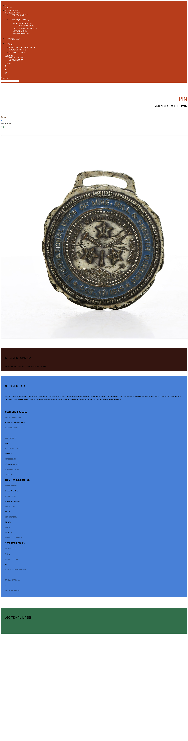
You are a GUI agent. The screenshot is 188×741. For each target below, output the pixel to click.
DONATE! (8, 8)
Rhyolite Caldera (20, 31)
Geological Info (6, 123)
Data (2, 120)
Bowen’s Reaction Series (23, 23)
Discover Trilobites (17, 52)
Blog (11, 45)
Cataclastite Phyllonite (23, 26)
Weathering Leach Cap (22, 33)
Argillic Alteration (21, 21)
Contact (8, 64)
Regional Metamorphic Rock (25, 28)
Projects (8, 43)
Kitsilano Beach (19, 16)
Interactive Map (12, 10)
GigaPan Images (15, 40)
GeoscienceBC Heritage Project (22, 47)
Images (3, 127)
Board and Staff (16, 60)
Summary (4, 117)
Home (7, 5)
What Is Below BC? (16, 57)
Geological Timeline (17, 50)
